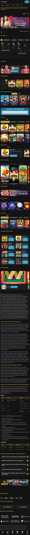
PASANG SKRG (5, 50)
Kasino (17, 5)
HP (1, 498)
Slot (22, 5)
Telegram (24, 506)
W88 (2, 5)
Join (27, 1)
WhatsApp (8, 506)
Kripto (27, 13)
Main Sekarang (14, 286)
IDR (24, 13)
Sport (13, 5)
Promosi (7, 5)
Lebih (7, 119)
